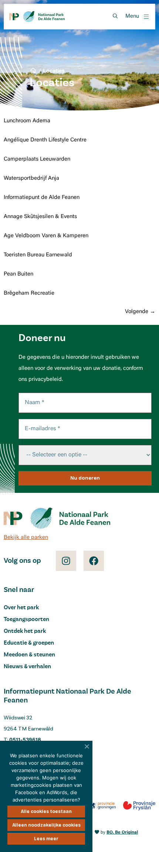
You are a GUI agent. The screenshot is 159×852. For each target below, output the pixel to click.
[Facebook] (94, 561)
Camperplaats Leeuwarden (37, 159)
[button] (137, 16)
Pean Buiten (18, 274)
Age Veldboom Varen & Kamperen (46, 236)
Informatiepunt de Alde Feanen (42, 197)
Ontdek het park (25, 631)
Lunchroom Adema (27, 121)
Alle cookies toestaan (46, 811)
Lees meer (46, 838)
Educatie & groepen (29, 643)
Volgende (140, 312)
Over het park (21, 608)
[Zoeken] (115, 16)
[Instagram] (66, 561)
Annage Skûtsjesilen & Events (40, 217)
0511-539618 (25, 740)
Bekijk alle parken (26, 537)
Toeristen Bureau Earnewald (38, 255)
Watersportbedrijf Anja (31, 178)
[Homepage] (37, 16)
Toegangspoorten (26, 620)
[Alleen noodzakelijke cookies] (86, 746)
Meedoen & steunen (29, 655)
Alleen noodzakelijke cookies (46, 825)
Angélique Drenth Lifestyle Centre (45, 140)
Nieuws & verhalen (27, 667)
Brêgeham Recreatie (29, 293)
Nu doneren (85, 478)
